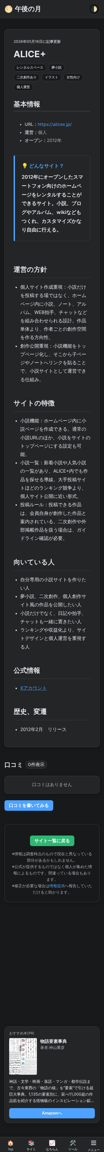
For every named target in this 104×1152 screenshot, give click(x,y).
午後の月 (22, 9)
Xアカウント (33, 688)
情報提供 (57, 885)
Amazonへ (52, 1113)
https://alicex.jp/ (55, 124)
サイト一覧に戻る (52, 840)
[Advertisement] (52, 961)
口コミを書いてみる (29, 805)
